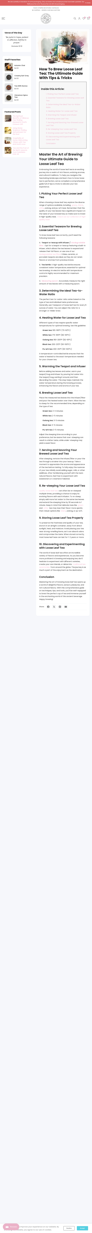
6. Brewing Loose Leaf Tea (57, 118)
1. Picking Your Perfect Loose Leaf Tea (62, 94)
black (80, 205)
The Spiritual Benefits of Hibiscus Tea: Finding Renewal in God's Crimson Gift (21, 120)
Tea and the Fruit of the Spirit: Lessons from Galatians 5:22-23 (21, 151)
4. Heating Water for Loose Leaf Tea (61, 111)
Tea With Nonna (20, 86)
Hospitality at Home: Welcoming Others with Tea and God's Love (20, 141)
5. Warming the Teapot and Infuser (61, 115)
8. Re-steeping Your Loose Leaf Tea (61, 129)
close (5, 2)
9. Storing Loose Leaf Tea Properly (61, 133)
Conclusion (51, 143)
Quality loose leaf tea (48, 490)
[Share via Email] (66, 607)
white (41, 208)
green (74, 205)
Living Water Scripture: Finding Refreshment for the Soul (20, 131)
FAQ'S (35, 8)
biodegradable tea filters (50, 254)
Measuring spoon (50, 281)
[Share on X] (54, 607)
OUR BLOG (55, 8)
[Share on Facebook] (48, 607)
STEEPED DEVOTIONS (44, 8)
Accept (82, 1228)
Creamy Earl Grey (21, 76)
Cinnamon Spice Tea (21, 96)
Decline (69, 1228)
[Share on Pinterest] (60, 607)
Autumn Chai (19, 65)
